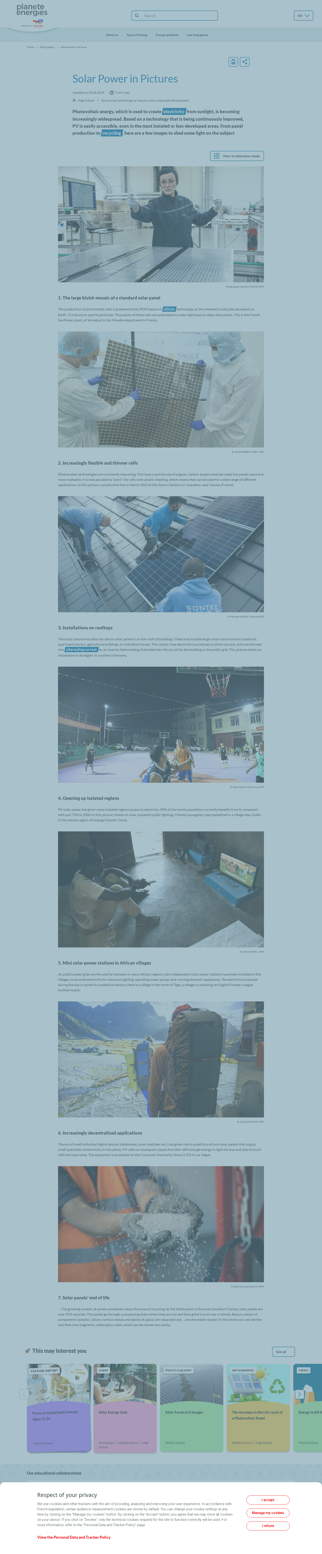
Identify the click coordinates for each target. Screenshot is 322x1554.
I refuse (268, 1526)
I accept (268, 1500)
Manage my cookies (268, 1513)
